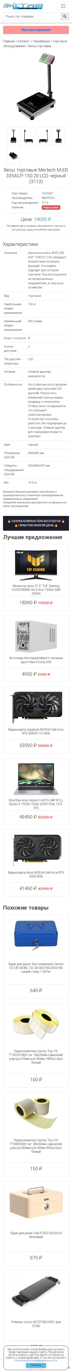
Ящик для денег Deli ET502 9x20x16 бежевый (36, 1235)
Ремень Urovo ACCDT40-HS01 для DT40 (36, 1324)
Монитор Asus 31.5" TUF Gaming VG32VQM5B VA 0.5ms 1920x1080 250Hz (36, 589)
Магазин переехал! (36, 30)
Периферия (41, 41)
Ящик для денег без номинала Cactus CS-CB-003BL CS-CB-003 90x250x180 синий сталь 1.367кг (36, 968)
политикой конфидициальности (35, 1360)
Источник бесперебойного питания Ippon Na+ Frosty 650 (36, 660)
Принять (36, 1365)
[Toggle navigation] (63, 6)
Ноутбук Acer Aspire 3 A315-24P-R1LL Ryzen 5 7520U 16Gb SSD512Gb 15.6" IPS (36, 804)
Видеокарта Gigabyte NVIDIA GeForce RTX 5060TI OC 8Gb (36, 731)
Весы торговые (39, 46)
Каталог (24, 41)
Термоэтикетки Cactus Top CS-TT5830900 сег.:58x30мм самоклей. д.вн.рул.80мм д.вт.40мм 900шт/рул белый (36, 1146)
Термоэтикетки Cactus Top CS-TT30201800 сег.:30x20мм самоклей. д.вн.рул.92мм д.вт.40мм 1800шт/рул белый (36, 1057)
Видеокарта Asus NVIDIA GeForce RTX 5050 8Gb (36, 874)
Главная (9, 41)
